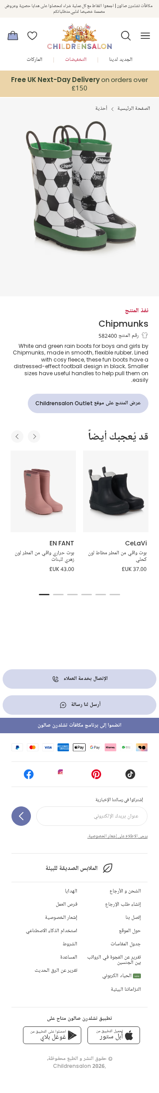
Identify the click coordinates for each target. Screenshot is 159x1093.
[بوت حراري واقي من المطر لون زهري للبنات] (43, 491)
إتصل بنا (133, 917)
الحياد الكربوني (121, 976)
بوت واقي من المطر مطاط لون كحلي (117, 556)
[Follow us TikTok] (130, 777)
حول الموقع (130, 931)
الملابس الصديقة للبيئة (71, 868)
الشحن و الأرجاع (125, 891)
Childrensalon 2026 (79, 1066)
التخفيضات (76, 59)
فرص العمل (66, 904)
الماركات (34, 59)
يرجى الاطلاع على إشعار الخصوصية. (117, 836)
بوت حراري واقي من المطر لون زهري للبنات (44, 556)
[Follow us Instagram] (63, 777)
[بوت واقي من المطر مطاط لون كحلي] (115, 491)
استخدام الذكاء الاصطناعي (51, 931)
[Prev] (17, 436)
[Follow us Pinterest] (96, 777)
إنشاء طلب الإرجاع (123, 904)
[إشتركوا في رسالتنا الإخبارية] (21, 816)
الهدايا (71, 891)
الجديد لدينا (120, 59)
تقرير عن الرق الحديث (55, 970)
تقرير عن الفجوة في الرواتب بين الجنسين (114, 960)
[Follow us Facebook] (29, 777)
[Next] (34, 436)
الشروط (70, 944)
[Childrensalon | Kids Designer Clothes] (79, 33)
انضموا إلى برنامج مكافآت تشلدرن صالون (79, 725)
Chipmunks (123, 323)
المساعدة (68, 957)
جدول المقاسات (125, 944)
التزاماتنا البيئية (126, 989)
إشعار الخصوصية (61, 917)
